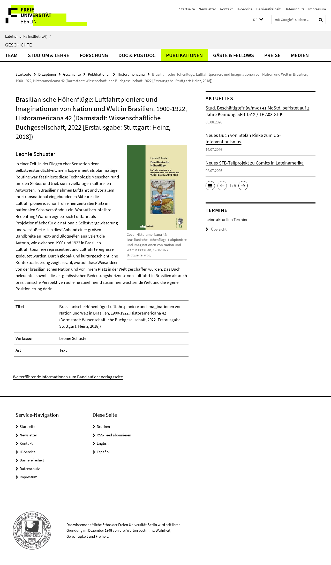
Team (11, 55)
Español (103, 451)
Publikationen (184, 55)
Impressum (317, 8)
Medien (300, 55)
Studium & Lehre (48, 55)
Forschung (94, 55)
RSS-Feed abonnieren (114, 435)
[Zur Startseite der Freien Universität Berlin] (43, 15)
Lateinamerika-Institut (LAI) (28, 36)
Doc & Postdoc (137, 55)
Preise (272, 55)
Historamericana (131, 74)
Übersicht (219, 229)
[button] (258, 20)
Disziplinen (47, 74)
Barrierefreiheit (268, 8)
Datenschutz (294, 8)
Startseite (187, 8)
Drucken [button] (103, 426)
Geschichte (18, 45)
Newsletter (207, 8)
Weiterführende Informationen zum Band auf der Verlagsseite (68, 377)
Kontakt (226, 8)
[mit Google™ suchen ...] (321, 19)
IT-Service (244, 8)
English (103, 443)
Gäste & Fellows (233, 55)
